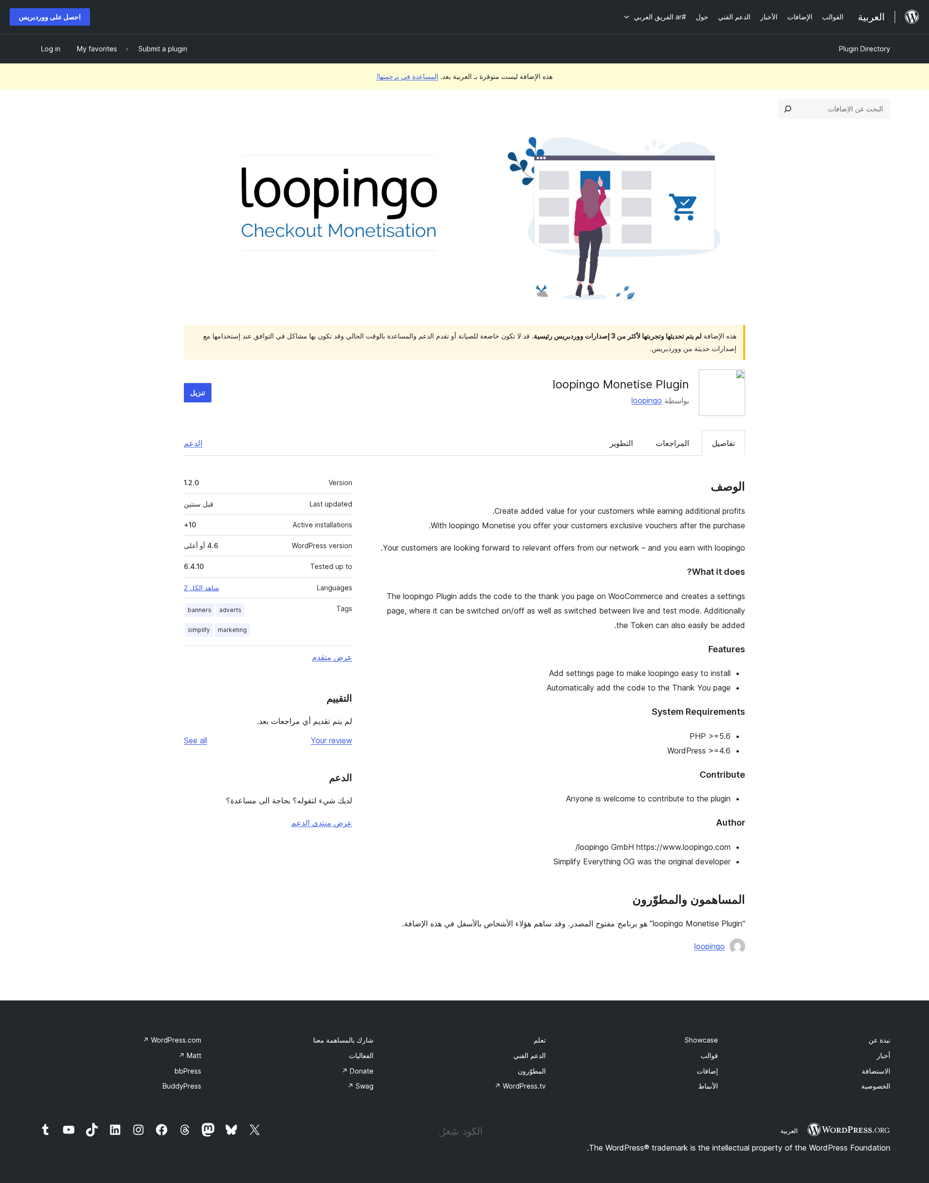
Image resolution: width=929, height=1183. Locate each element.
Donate (358, 1071)
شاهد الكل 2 (201, 588)
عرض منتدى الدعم (321, 823)
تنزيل (197, 392)
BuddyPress (182, 1086)
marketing (232, 629)
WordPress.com (172, 1040)
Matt (190, 1055)
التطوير (621, 443)
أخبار (883, 1055)
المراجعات (672, 443)
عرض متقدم (332, 657)
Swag (360, 1086)
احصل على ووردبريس (50, 17)
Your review (331, 740)
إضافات (707, 1071)
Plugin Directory (864, 49)
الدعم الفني (529, 1055)
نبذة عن (879, 1040)
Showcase (701, 1040)
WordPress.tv (520, 1086)
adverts (230, 610)
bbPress (188, 1071)
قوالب (709, 1055)
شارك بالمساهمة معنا (343, 1040)
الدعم (193, 443)
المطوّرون (532, 1071)
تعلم (540, 1040)
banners (199, 610)
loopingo (646, 400)
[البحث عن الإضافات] (787, 109)
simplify (199, 629)
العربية (789, 1131)
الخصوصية (875, 1086)
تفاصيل (723, 443)
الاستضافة (876, 1071)
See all (195, 740)
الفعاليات (361, 1055)
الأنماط (708, 1086)
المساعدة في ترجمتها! (407, 76)
